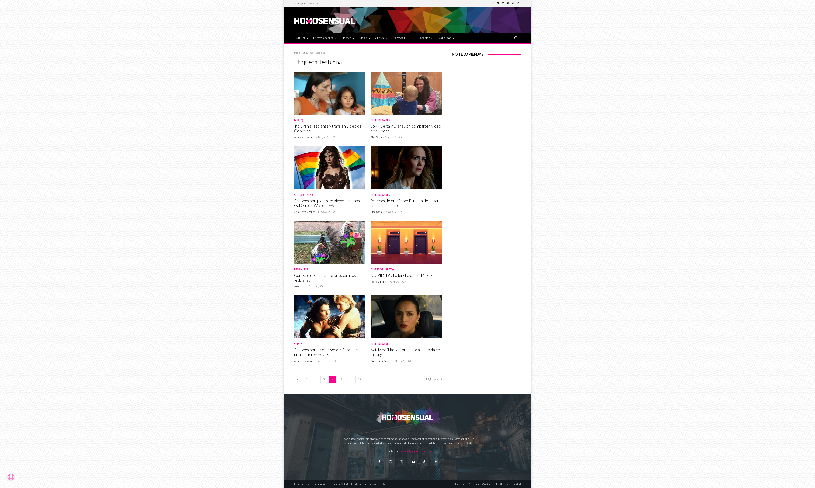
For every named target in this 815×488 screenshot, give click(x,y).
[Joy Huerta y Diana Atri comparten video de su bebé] (406, 93)
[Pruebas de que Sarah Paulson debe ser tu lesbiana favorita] (406, 167)
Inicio (297, 52)
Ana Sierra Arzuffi (304, 137)
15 (359, 379)
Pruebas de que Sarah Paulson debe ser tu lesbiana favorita (405, 203)
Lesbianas (301, 269)
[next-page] (368, 379)
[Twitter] (503, 3)
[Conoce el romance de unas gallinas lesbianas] (329, 242)
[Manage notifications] (11, 477)
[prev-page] (297, 379)
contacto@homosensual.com (416, 451)
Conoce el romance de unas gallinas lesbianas (325, 278)
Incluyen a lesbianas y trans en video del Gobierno (328, 128)
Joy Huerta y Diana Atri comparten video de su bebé (406, 128)
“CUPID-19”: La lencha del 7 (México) (403, 275)
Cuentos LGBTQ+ (382, 269)
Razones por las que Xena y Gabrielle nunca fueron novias (326, 352)
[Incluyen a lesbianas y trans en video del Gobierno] (329, 93)
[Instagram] (497, 3)
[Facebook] (492, 3)
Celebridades (380, 120)
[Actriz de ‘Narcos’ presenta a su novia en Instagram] (406, 316)
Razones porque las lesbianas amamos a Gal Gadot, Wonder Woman (328, 203)
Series (298, 344)
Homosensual (379, 281)
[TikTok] (513, 3)
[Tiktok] (424, 462)
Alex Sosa (376, 137)
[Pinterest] (518, 3)
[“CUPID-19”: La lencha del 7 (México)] (406, 242)
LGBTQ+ (299, 120)
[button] (516, 38)
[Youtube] (508, 3)
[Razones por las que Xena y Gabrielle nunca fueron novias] (329, 316)
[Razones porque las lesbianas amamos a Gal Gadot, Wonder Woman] (329, 167)
